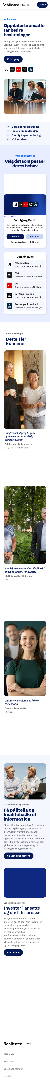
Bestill (42, 4)
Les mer (34, 236)
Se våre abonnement (18, 855)
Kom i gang (13, 59)
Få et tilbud (13, 952)
